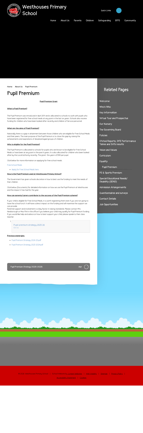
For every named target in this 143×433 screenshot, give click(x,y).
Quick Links (106, 10)
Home (9, 87)
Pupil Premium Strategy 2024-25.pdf (26, 240)
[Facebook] (119, 10)
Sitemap (104, 374)
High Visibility (91, 374)
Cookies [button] (83, 378)
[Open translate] (126, 10)
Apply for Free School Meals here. (25, 169)
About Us (19, 87)
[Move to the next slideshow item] (129, 73)
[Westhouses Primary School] (14, 10)
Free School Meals (14, 165)
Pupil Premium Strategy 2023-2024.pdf (27, 245)
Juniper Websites (75, 374)
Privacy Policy (117, 374)
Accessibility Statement (66, 378)
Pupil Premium (31, 87)
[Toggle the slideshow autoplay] (135, 73)
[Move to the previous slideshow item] (122, 73)
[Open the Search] (133, 10)
